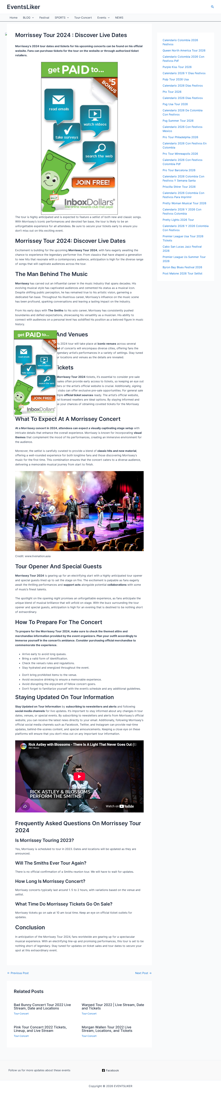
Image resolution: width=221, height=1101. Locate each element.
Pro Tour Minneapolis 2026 (180, 153)
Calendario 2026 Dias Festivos (183, 98)
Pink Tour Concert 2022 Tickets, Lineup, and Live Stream (40, 1029)
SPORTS (60, 17)
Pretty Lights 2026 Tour (178, 219)
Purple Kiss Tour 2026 (177, 67)
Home (13, 17)
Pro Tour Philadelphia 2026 (180, 137)
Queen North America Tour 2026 (184, 50)
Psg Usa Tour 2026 (175, 104)
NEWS (119, 17)
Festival (44, 17)
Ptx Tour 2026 (172, 91)
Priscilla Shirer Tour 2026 (179, 186)
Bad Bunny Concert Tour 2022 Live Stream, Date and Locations (42, 1006)
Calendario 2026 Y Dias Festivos (184, 73)
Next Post (143, 973)
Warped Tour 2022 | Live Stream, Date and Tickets (113, 1006)
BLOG (26, 17)
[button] (212, 7)
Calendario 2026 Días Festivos (183, 85)
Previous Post (18, 973)
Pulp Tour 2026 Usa (176, 79)
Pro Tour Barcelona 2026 (179, 170)
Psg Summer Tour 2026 (178, 120)
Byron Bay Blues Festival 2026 (182, 267)
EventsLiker (23, 6)
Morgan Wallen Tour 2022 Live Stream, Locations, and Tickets (107, 1029)
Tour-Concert (83, 17)
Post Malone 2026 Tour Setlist (182, 273)
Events (101, 17)
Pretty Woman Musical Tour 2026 (184, 203)
